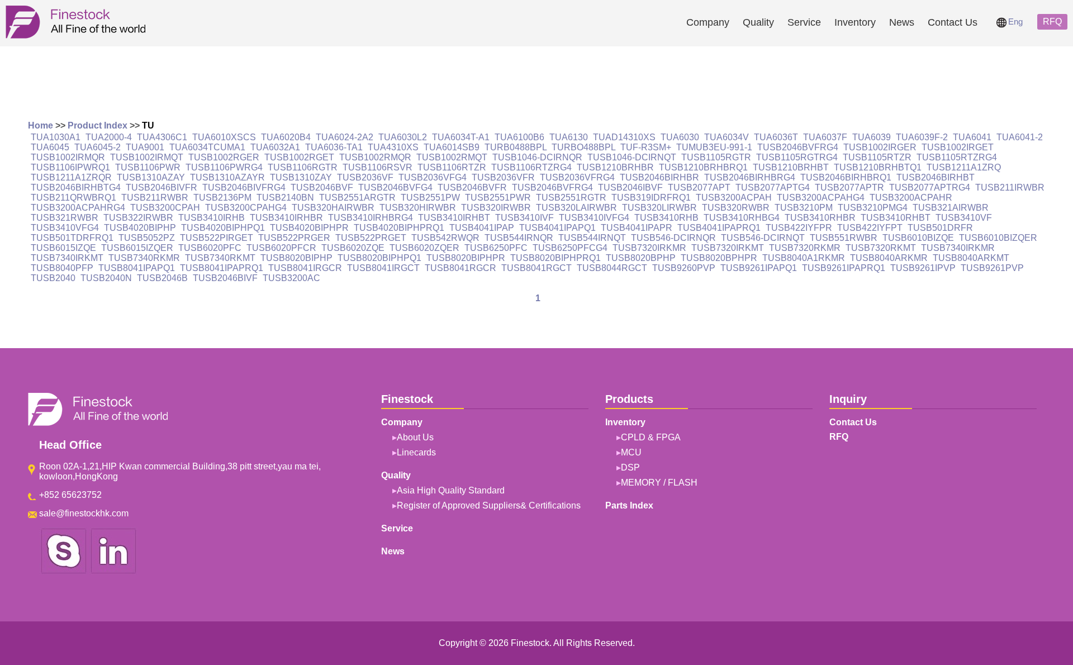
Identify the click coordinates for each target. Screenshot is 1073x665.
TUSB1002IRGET (958, 147)
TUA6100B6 (519, 137)
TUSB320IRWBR (496, 207)
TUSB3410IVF (524, 217)
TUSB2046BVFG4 (395, 187)
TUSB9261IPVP (923, 268)
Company (707, 22)
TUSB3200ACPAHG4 (821, 197)
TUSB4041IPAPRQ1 (719, 227)
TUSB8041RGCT (536, 268)
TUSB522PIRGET (216, 238)
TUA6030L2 (402, 137)
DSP (630, 467)
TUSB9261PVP (992, 268)
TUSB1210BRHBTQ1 (878, 167)
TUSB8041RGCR (460, 268)
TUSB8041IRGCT (383, 268)
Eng (1015, 21)
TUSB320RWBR (736, 207)
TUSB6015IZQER (137, 248)
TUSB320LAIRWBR (576, 207)
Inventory (855, 22)
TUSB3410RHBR (820, 217)
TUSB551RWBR (843, 238)
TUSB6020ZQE (352, 248)
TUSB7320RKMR (805, 248)
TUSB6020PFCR (281, 248)
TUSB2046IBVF (630, 187)
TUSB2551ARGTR (357, 197)
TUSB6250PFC (496, 248)
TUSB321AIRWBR (951, 207)
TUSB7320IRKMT (727, 248)
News (901, 22)
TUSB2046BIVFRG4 (244, 187)
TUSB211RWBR (154, 197)
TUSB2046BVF (322, 187)
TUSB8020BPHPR (719, 258)
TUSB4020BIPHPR (309, 227)
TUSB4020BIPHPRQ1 (399, 227)
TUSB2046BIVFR (161, 187)
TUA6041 (972, 137)
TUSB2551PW (430, 197)
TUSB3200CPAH (165, 207)
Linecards (416, 452)
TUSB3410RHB (666, 217)
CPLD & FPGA (651, 437)
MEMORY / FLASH (659, 482)
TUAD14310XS (624, 137)
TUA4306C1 (162, 137)
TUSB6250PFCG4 (570, 248)
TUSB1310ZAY (301, 177)
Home (40, 125)
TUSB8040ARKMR (889, 258)
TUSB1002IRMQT (146, 157)
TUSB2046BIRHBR (659, 177)
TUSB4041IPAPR (636, 227)
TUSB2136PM (222, 197)
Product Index (97, 125)
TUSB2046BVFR (472, 187)
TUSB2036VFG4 (432, 177)
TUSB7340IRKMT (67, 258)
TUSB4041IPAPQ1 (557, 227)
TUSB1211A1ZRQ (964, 167)
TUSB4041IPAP (481, 227)
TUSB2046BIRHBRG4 (749, 177)
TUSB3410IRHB (211, 217)
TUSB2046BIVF (225, 278)
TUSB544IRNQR (519, 238)
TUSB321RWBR (64, 217)
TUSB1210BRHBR (615, 167)
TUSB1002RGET (299, 157)
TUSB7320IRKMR (649, 248)
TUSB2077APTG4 (772, 187)
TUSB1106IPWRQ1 (70, 167)
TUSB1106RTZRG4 (531, 167)
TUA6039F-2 (922, 137)
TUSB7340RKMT (220, 258)
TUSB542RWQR (445, 238)
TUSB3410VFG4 (65, 227)
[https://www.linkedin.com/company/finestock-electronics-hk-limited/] (113, 571)
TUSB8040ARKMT (971, 258)
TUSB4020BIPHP (140, 227)
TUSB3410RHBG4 (742, 217)
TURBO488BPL (583, 147)
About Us (415, 437)
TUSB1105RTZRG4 (957, 157)
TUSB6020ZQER (424, 248)
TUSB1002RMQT (451, 157)
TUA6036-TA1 (334, 147)
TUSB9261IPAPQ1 (758, 268)
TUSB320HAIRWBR (333, 207)
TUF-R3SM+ (645, 147)
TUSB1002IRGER (880, 147)
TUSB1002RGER (223, 157)
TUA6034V (726, 137)
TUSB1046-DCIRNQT (631, 157)
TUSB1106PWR (148, 167)
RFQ (1052, 21)
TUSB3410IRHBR (286, 217)
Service (804, 22)
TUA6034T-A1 (461, 137)
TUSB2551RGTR (571, 197)
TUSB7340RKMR (144, 258)
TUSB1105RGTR (716, 157)
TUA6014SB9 (451, 147)
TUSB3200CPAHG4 (246, 207)
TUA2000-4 (109, 137)
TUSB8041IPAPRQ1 (221, 268)
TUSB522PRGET (370, 238)
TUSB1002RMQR (375, 157)
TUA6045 (50, 147)
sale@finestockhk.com (84, 513)
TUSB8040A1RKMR (803, 258)
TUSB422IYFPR (799, 227)
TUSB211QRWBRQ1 (73, 197)
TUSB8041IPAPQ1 (136, 268)
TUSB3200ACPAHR (911, 197)
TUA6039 (871, 137)
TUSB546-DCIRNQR (673, 238)
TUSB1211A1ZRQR (71, 177)
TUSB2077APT (699, 187)
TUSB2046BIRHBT (935, 177)
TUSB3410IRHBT (454, 217)
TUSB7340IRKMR (958, 248)
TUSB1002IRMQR (68, 157)
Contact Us (952, 22)
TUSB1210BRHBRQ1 (703, 167)
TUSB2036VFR (503, 177)
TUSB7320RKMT (881, 248)
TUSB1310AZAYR (227, 177)
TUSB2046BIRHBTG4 (76, 187)
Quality (758, 22)
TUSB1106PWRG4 (224, 167)
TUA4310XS (393, 147)
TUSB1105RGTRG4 (797, 157)
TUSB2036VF (365, 177)
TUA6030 (680, 137)
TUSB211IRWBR (1009, 187)
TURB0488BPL (516, 147)
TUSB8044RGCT (612, 268)
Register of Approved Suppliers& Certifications (489, 505)
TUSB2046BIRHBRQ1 (845, 177)
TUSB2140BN (285, 197)
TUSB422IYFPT (870, 227)
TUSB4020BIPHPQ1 (223, 227)
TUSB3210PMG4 (873, 207)
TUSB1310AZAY (151, 177)
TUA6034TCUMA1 (207, 147)
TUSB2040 (53, 278)
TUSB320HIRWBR (417, 207)
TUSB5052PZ (146, 238)
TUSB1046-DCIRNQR (537, 157)
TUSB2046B (162, 278)
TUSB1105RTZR (877, 157)
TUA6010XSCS (224, 137)
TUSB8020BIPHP (296, 258)
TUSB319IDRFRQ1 (651, 197)
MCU (631, 452)
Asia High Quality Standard (451, 490)
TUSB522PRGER (294, 238)
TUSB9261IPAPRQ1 (843, 268)
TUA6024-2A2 (344, 137)
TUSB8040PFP (62, 268)
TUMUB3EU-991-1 (714, 147)
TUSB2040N (106, 278)
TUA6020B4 (286, 137)
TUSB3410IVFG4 (594, 217)
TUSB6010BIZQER (998, 238)
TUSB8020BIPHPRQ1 (555, 258)
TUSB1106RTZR (451, 167)
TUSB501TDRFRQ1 (72, 238)
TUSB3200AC (291, 278)
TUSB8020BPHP (641, 258)
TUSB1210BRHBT (791, 167)
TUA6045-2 (97, 147)
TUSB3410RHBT (895, 217)
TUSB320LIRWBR (659, 207)
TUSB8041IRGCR (305, 268)
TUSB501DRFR (940, 227)
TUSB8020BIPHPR (465, 258)
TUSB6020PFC (209, 248)
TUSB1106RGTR (303, 167)
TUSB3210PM (804, 207)
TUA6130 (568, 137)
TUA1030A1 (55, 137)
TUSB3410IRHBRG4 (370, 217)
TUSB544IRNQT (592, 238)
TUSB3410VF (964, 217)
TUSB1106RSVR (377, 167)
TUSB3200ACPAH (734, 197)
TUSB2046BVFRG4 (797, 147)
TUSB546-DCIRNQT (763, 238)
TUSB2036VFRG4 (577, 177)
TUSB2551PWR (498, 197)
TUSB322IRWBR (138, 217)
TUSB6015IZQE (63, 248)
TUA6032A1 (275, 147)
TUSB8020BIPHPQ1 (379, 258)
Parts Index (629, 505)
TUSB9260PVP (683, 268)
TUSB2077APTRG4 (929, 187)
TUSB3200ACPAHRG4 (78, 207)
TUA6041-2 (1019, 137)
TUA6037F (825, 137)
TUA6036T (776, 137)
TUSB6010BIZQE (918, 238)
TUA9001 (145, 147)
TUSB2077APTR (849, 187)
